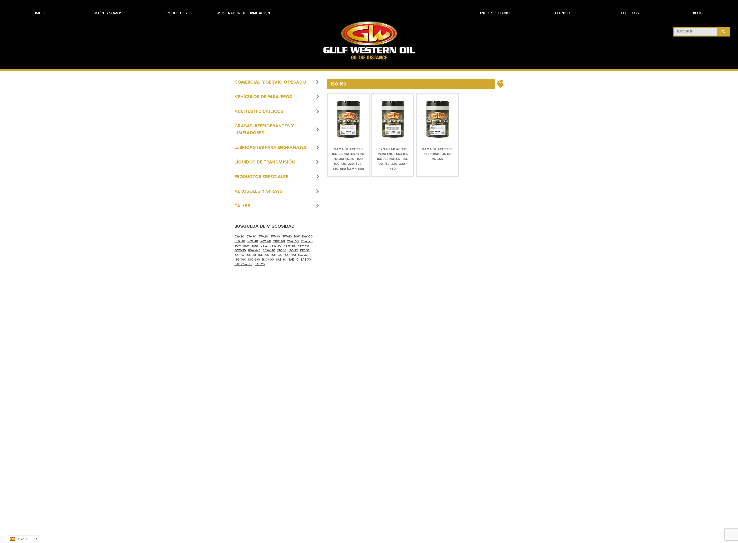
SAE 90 (260, 264)
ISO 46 (239, 255)
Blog (698, 13)
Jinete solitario (494, 13)
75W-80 (275, 245)
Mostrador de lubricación (243, 13)
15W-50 (265, 241)
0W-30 (251, 236)
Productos (176, 13)
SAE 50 (306, 259)
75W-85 (289, 245)
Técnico (562, 13)
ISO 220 (290, 255)
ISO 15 (281, 250)
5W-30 (275, 236)
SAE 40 (293, 259)
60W (255, 245)
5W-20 (263, 236)
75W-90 (303, 245)
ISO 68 (251, 255)
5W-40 (287, 236)
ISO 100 (263, 255)
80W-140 (254, 250)
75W (264, 245)
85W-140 (269, 250)
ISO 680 (254, 259)
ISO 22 (293, 250)
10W (297, 236)
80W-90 (240, 250)
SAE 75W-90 (243, 264)
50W (246, 245)
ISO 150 (276, 255)
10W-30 (307, 236)
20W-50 (279, 241)
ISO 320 (303, 255)
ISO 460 (240, 259)
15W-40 (252, 241)
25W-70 (306, 241)
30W (237, 245)
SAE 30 (281, 259)
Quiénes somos (107, 13)
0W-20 (239, 236)
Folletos (630, 13)
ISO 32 (305, 250)
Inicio (40, 13)
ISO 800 (268, 259)
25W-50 (293, 241)
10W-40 (239, 241)
